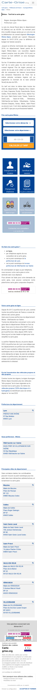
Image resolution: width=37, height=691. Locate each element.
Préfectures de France (15, 8)
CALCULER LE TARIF (18, 145)
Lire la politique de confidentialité (11, 672)
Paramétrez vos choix (10, 680)
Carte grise (5, 8)
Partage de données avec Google (13, 678)
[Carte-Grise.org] (15, 2)
